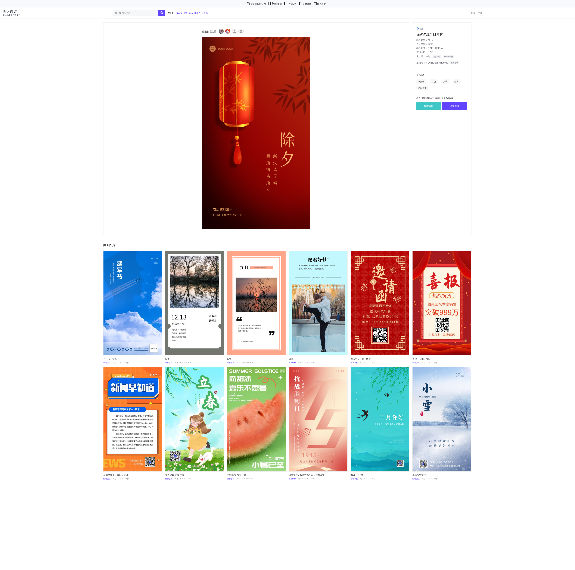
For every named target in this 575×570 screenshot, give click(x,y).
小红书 (205, 13)
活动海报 (422, 87)
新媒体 (421, 81)
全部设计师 (448, 56)
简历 (191, 13)
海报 (430, 43)
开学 (185, 13)
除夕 (456, 81)
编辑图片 (454, 106)
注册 (480, 12)
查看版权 (107, 362)
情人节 (179, 13)
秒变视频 (428, 106)
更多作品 (437, 56)
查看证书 (454, 62)
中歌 (428, 56)
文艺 (430, 39)
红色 (434, 81)
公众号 (197, 13)
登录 (473, 12)
